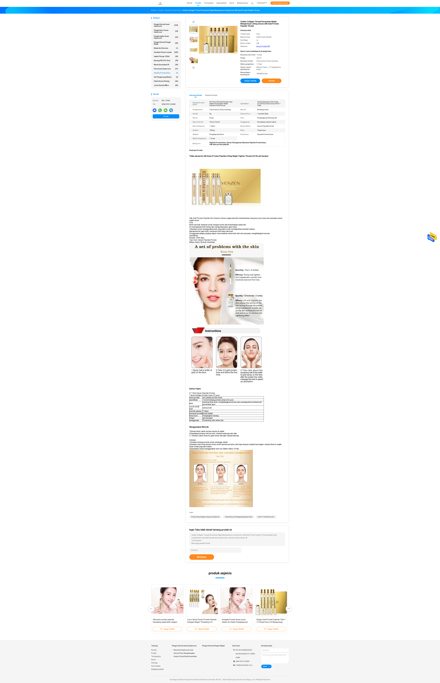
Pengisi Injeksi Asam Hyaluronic (166, 37)
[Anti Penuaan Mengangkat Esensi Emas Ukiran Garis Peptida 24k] (167, 600)
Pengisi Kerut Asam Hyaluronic (166, 31)
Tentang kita (156, 656)
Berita (153, 660)
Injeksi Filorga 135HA (166, 56)
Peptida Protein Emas (166, 73)
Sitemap (154, 663)
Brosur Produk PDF (263, 46)
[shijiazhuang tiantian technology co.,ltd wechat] (165, 110)
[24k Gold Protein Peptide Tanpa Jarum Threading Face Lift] (271, 600)
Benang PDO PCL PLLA (166, 60)
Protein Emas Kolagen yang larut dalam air (205, 517)
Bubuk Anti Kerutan (166, 48)
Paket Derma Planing (166, 81)
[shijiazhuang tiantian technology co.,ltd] (160, 3)
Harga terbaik (250, 81)
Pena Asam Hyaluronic (166, 69)
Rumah (154, 650)
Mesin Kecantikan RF (166, 65)
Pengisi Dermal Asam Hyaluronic (166, 25)
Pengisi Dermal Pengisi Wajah (166, 43)
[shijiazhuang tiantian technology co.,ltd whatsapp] (160, 110)
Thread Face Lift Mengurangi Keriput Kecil (238, 517)
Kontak (166, 116)
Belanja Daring (242, 3)
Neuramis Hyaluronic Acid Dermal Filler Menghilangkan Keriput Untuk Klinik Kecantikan (185, 653)
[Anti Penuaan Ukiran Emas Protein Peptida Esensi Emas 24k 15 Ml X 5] (237, 600)
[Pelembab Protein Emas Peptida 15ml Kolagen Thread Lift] (202, 600)
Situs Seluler (156, 666)
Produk (153, 653)
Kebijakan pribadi (157, 669)
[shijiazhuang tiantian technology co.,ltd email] (154, 110)
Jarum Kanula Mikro (166, 85)
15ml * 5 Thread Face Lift (266, 517)
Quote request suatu (280, 3)
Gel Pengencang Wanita (166, 77)
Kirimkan (201, 557)
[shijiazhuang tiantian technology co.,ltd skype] (171, 110)
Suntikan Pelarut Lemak (166, 52)
